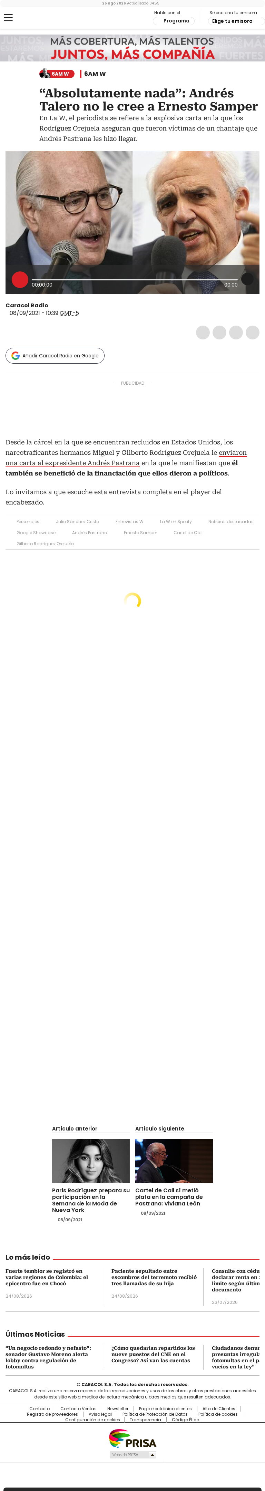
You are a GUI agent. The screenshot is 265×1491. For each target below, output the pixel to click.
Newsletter (117, 1409)
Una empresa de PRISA (132, 1438)
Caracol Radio (32, 18)
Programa (176, 20)
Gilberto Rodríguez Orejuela (45, 544)
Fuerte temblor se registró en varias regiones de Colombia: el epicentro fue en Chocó (47, 1277)
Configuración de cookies (92, 1420)
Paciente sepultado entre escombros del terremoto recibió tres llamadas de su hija (154, 1277)
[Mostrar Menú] (8, 17)
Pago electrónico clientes (165, 1409)
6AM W (95, 74)
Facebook (203, 332)
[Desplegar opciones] (247, 279)
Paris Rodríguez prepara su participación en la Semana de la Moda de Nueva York (91, 1200)
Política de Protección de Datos (155, 1414)
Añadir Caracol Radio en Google (60, 355)
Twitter (219, 332)
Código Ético (185, 1420)
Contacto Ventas (78, 1409)
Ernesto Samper (140, 533)
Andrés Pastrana (89, 533)
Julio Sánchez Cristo (77, 522)
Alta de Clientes (219, 1409)
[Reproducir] (20, 279)
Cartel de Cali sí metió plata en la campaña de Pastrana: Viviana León (169, 1197)
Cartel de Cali (188, 533)
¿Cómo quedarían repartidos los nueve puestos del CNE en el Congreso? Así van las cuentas (153, 1354)
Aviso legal (100, 1414)
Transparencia (145, 1420)
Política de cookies (218, 1414)
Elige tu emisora (232, 21)
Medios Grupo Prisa (132, 1455)
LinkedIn (236, 332)
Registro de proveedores (52, 1414)
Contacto (39, 1409)
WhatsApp (252, 332)
